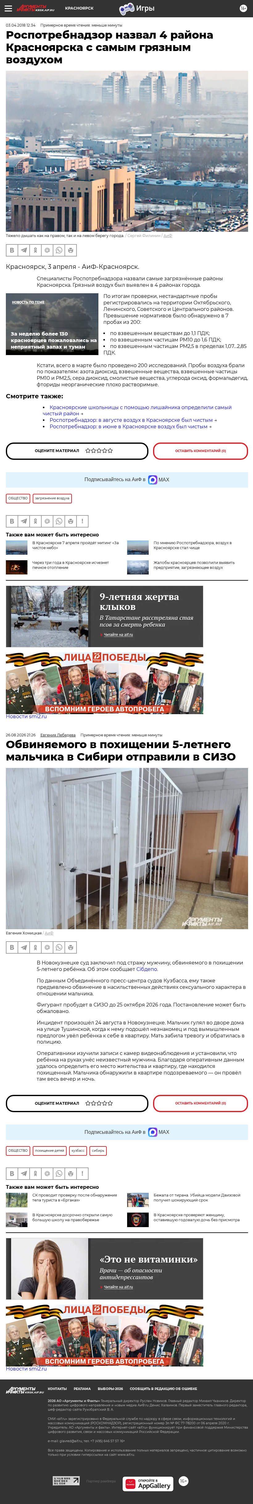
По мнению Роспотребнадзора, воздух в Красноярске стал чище (193, 545)
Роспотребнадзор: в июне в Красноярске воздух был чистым (129, 427)
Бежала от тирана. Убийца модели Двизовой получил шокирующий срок (197, 1197)
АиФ (168, 235)
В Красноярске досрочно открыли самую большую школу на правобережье (72, 1217)
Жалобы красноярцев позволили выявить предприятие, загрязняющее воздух (194, 565)
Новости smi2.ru (26, 716)
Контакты (57, 1389)
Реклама (82, 1389)
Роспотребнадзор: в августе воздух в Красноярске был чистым (131, 420)
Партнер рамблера (101, 1481)
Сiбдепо (146, 969)
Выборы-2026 (110, 1389)
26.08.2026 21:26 (20, 735)
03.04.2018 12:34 (20, 25)
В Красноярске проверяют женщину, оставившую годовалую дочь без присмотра (197, 1217)
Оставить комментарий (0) (200, 451)
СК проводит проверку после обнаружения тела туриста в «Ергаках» (74, 1197)
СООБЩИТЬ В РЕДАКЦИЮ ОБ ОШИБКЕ (163, 1389)
